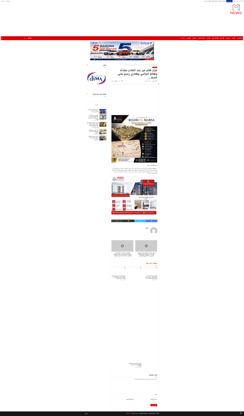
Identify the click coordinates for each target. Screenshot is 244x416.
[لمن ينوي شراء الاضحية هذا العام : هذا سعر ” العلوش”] (102, 132)
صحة (208, 38)
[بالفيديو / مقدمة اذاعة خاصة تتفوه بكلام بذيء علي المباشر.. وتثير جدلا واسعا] (102, 117)
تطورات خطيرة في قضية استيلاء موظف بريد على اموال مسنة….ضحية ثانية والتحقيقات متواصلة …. (204, 1)
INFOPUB (129, 413)
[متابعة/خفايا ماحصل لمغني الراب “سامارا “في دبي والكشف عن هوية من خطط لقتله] (118, 271)
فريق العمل (8, 1)
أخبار (233, 38)
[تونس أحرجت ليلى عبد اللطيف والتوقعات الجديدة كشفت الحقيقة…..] (134, 314)
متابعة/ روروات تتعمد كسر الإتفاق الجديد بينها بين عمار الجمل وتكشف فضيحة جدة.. (151, 277)
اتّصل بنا (3, 1)
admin (153, 81)
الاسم (155, 394)
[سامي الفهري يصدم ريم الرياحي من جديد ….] (102, 111)
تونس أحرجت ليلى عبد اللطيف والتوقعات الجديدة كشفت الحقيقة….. (134, 365)
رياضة (227, 38)
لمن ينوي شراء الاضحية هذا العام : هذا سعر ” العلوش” (93, 131)
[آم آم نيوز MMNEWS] (236, 9)
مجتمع (221, 38)
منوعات (194, 38)
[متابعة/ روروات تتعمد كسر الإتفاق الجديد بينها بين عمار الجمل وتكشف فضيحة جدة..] (150, 271)
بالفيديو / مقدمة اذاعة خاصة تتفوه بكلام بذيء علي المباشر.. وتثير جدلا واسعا (93, 117)
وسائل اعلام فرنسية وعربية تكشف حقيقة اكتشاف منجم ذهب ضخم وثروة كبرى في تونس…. (92, 125)
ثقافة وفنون (201, 38)
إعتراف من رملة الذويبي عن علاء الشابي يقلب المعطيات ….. (93, 137)
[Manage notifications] (241, 413)
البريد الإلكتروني (153, 399)
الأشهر (96, 105)
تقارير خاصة (214, 38)
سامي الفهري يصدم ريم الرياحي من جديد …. (93, 110)
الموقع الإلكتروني (129, 399)
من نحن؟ (183, 38)
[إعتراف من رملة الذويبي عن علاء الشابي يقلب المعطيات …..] (102, 138)
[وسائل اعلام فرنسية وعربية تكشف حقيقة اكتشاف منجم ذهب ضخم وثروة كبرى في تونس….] (102, 124)
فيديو (187, 38)
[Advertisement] (122, 27)
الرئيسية (239, 38)
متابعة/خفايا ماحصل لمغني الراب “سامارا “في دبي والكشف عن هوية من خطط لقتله (118, 277)
